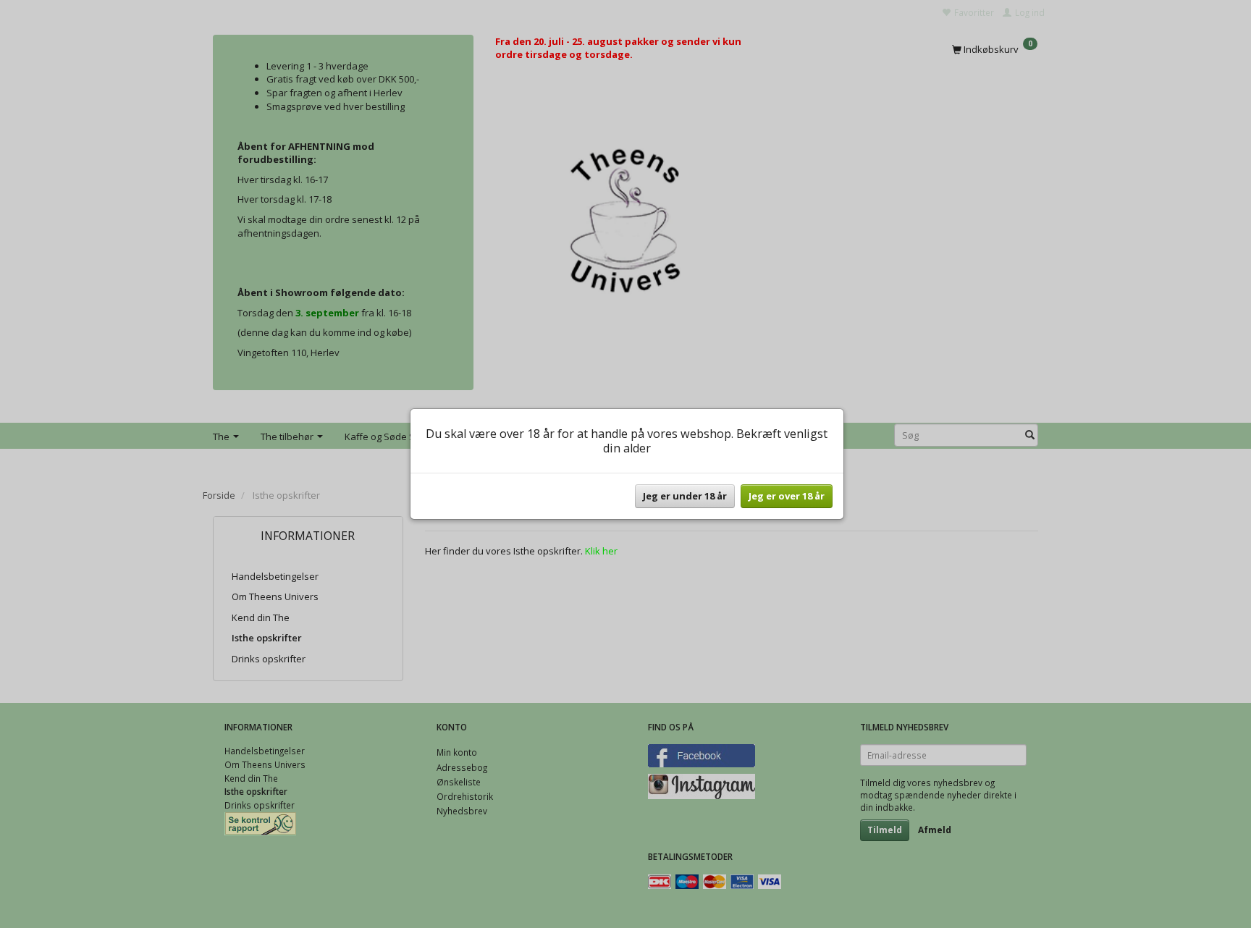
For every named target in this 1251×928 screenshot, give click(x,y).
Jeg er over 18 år (787, 495)
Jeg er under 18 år (685, 495)
